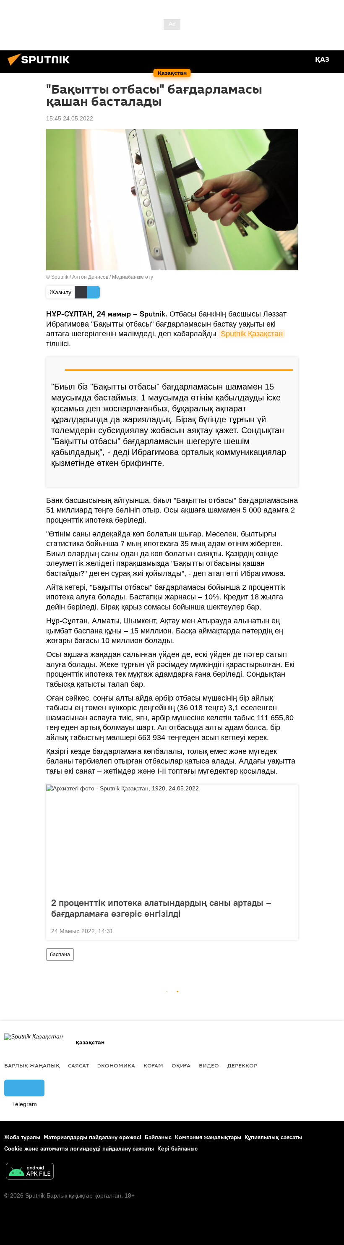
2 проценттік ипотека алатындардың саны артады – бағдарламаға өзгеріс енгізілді (161, 908)
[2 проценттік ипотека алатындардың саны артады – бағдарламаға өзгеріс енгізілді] (172, 838)
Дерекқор (242, 1065)
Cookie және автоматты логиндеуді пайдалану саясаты (79, 1148)
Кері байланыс (177, 1148)
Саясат (78, 1065)
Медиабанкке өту (132, 277)
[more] (288, 477)
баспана (60, 954)
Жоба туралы (22, 1137)
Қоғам (153, 1065)
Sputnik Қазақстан (252, 334)
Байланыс (158, 1137)
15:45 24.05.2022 (69, 118)
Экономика (116, 1065)
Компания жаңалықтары (208, 1137)
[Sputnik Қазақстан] (41, 66)
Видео (209, 1065)
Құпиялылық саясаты (273, 1137)
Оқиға (181, 1065)
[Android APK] (29, 1172)
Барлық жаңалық (32, 1065)
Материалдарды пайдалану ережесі (92, 1137)
